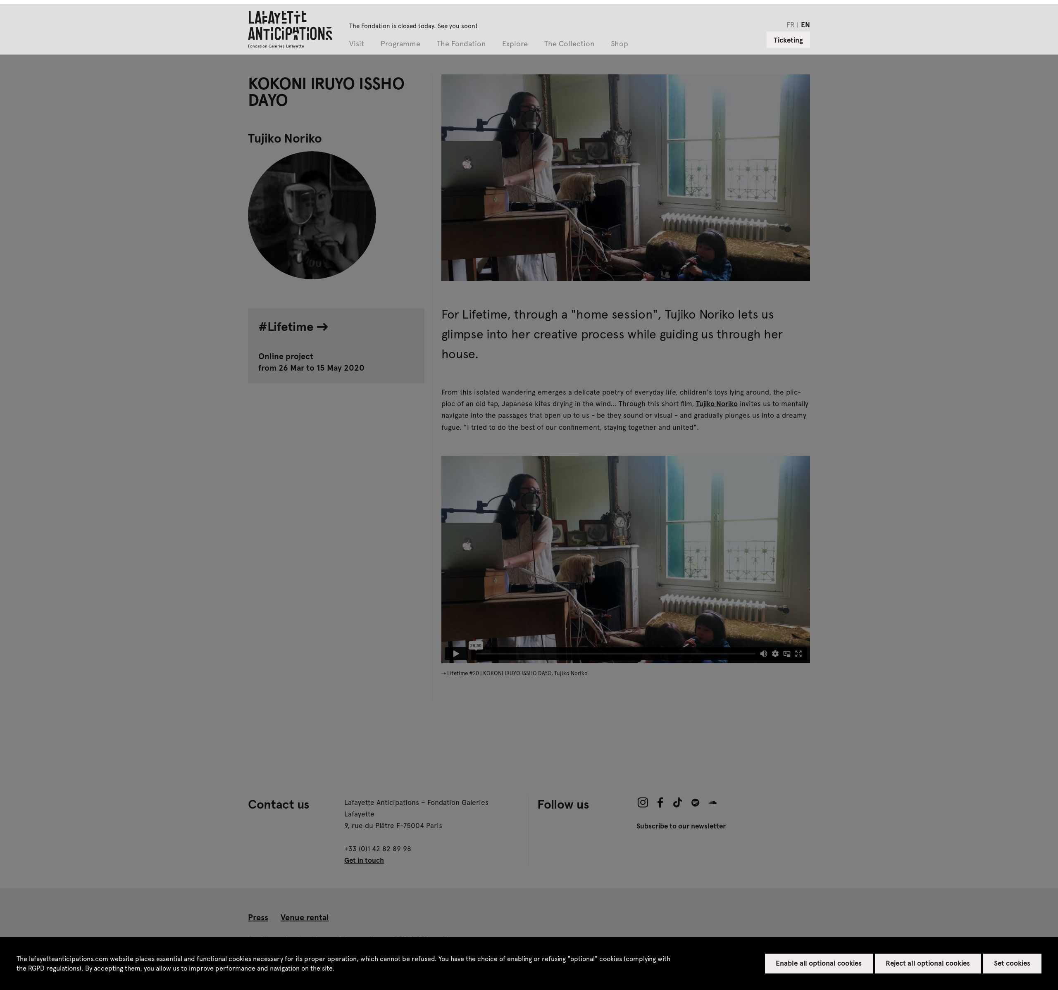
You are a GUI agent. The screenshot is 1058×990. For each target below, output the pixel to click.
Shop (619, 44)
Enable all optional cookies (819, 963)
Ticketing (788, 40)
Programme (400, 44)
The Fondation (461, 44)
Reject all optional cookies (928, 963)
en (805, 24)
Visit (356, 44)
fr (790, 24)
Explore (515, 44)
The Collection (569, 44)
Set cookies (1012, 963)
